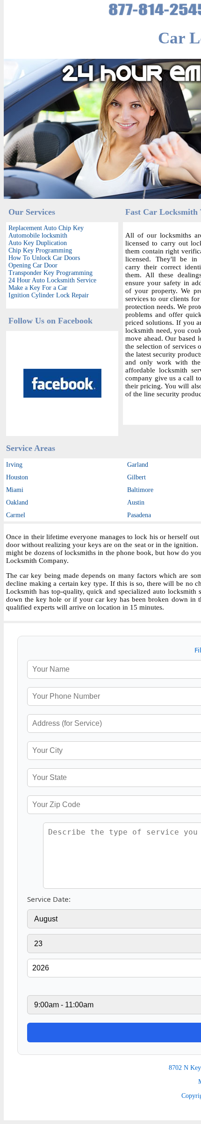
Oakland (17, 502)
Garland (137, 464)
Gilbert (136, 477)
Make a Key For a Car (37, 287)
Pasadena (139, 515)
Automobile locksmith (37, 235)
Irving (14, 464)
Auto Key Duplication (37, 242)
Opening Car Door (32, 265)
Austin (135, 502)
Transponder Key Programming (50, 272)
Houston (17, 477)
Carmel (15, 515)
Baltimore (140, 489)
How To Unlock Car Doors (44, 257)
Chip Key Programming (40, 250)
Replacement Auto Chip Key (46, 228)
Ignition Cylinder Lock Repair (48, 295)
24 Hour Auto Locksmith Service (52, 280)
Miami (14, 489)
